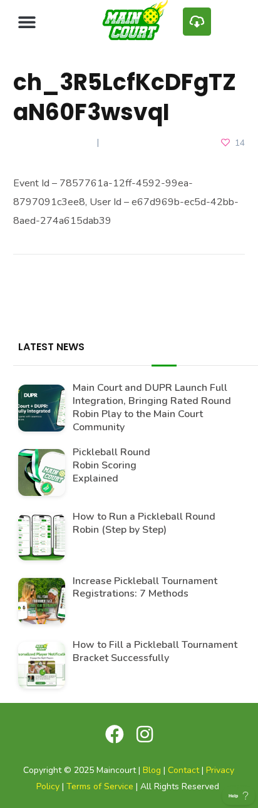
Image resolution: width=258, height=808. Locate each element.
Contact (183, 770)
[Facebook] (114, 734)
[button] (27, 22)
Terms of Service (99, 786)
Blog (152, 770)
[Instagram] (145, 734)
